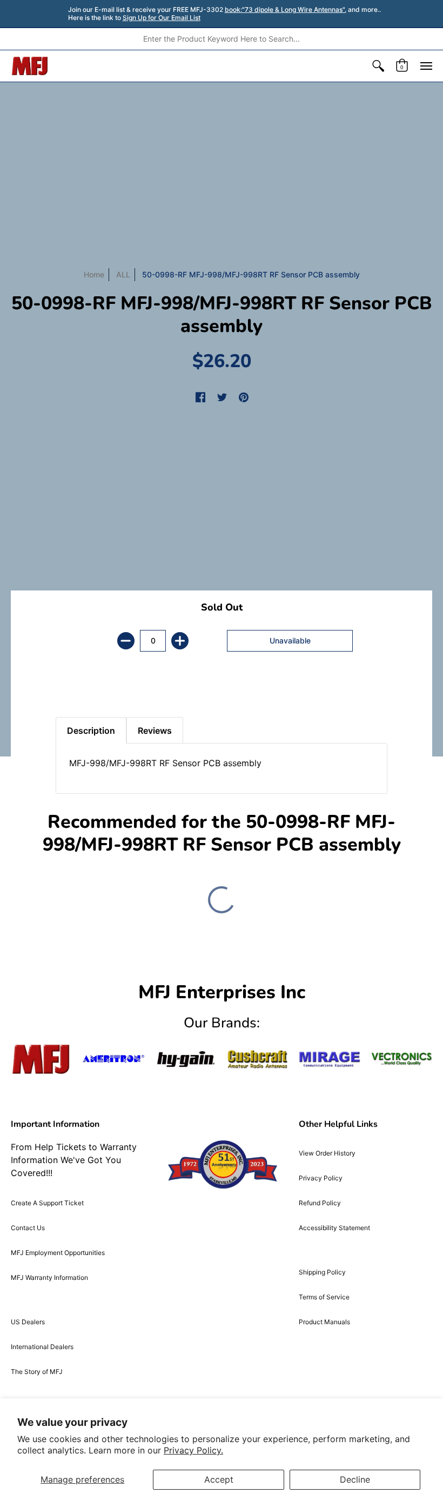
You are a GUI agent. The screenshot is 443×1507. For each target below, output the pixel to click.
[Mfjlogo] (41, 1059)
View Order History (327, 1153)
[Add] (180, 640)
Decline (355, 1479)
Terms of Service (324, 1297)
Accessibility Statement (334, 1228)
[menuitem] (378, 66)
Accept (218, 1479)
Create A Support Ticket (47, 1203)
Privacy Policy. (193, 1450)
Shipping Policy (322, 1272)
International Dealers (42, 1347)
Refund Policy (320, 1203)
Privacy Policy (321, 1178)
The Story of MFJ (37, 1371)
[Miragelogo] (329, 1059)
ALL (123, 274)
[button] (378, 66)
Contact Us (28, 1228)
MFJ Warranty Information (49, 1277)
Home (94, 274)
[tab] (74, 690)
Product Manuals (324, 1322)
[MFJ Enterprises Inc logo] (30, 66)
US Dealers (28, 1322)
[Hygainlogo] (185, 1059)
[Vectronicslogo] (401, 1059)
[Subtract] (126, 640)
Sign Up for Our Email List (161, 18)
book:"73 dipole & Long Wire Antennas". (285, 9)
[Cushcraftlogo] (257, 1059)
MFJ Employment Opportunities (58, 1253)
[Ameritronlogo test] (113, 1059)
